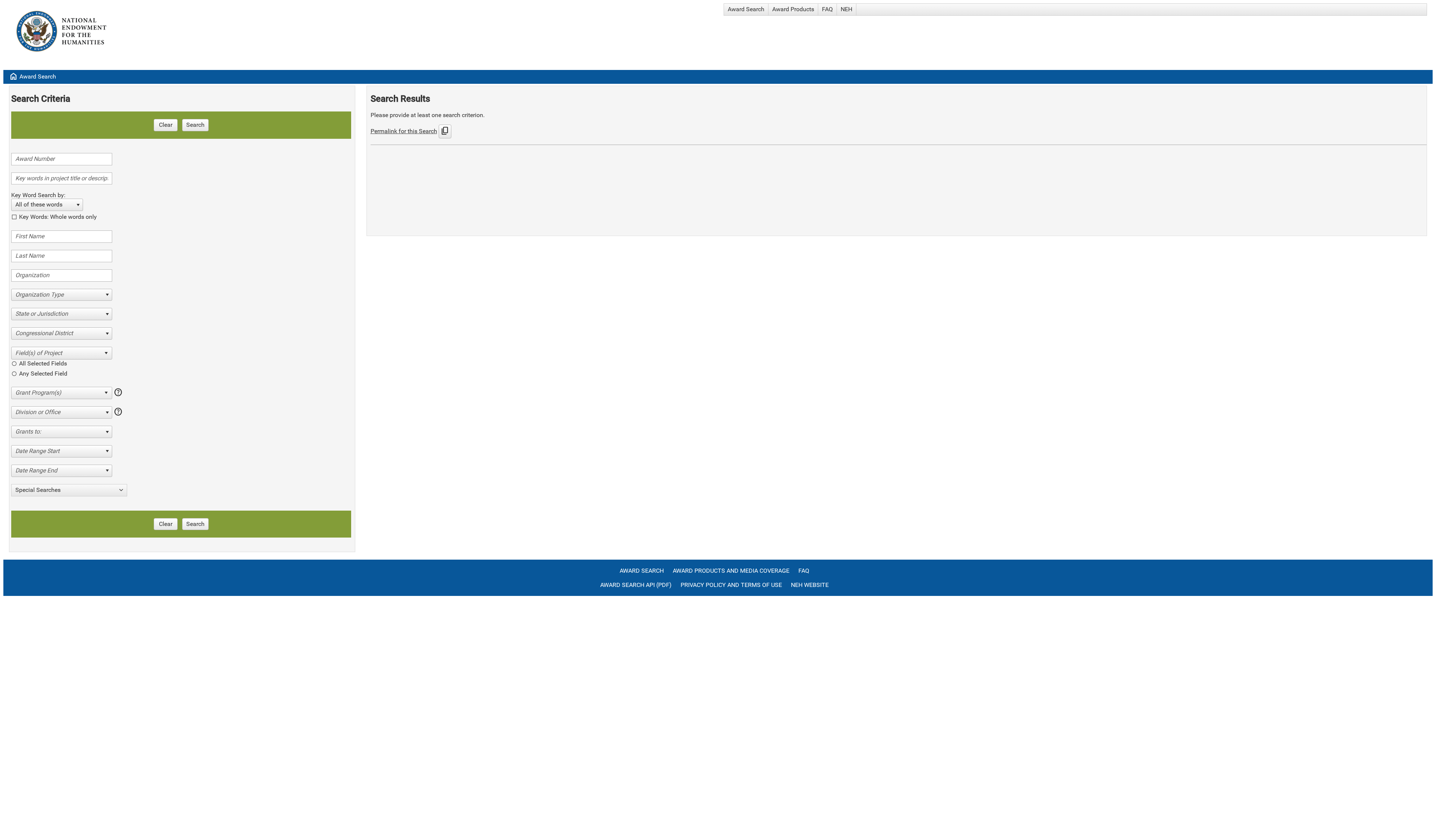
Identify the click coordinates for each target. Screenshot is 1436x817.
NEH (846, 9)
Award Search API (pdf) (636, 584)
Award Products (793, 9)
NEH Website (810, 584)
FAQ (827, 9)
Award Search (746, 9)
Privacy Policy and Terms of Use (731, 584)
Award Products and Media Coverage (731, 570)
